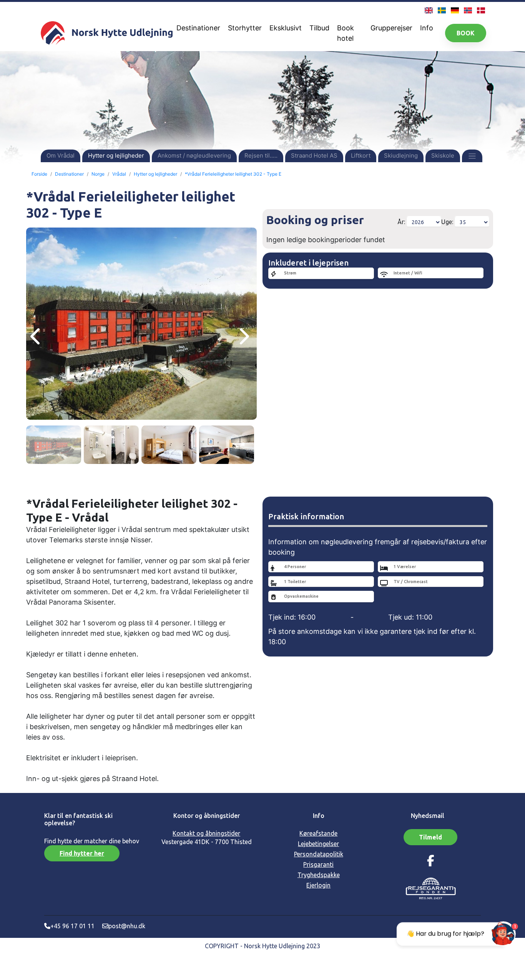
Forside (39, 174)
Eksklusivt (285, 28)
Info (426, 28)
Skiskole (442, 155)
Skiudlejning (401, 155)
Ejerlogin (318, 885)
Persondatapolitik (318, 854)
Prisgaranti (318, 864)
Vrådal (119, 174)
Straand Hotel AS (314, 155)
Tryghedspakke (318, 874)
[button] (472, 155)
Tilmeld (430, 837)
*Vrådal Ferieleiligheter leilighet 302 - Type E (233, 174)
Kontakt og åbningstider (206, 833)
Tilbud (319, 28)
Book (466, 33)
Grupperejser (391, 28)
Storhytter (245, 28)
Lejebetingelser (318, 843)
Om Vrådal (61, 155)
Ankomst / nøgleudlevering (194, 155)
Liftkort (360, 155)
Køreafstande (318, 833)
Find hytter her (82, 853)
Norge (98, 174)
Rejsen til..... (260, 155)
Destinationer (198, 28)
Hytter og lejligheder (116, 155)
